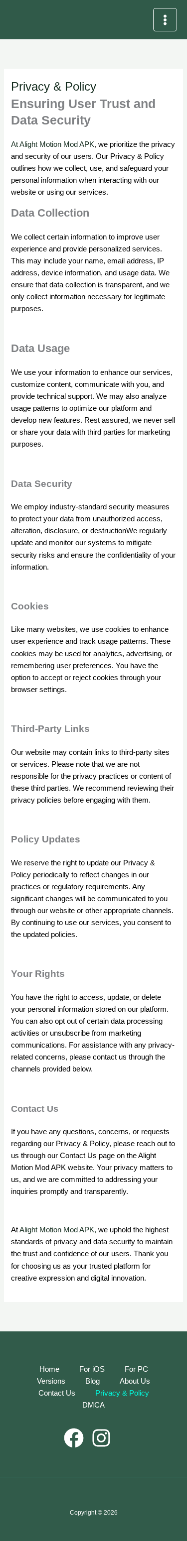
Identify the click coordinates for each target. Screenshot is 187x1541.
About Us (135, 1381)
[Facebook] (74, 1438)
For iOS (92, 1369)
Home (49, 1369)
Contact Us (56, 1393)
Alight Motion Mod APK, (57, 1230)
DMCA (93, 1405)
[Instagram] (101, 1438)
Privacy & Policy (122, 1393)
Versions (51, 1381)
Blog (92, 1381)
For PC (136, 1369)
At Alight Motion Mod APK (52, 144)
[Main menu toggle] (165, 20)
